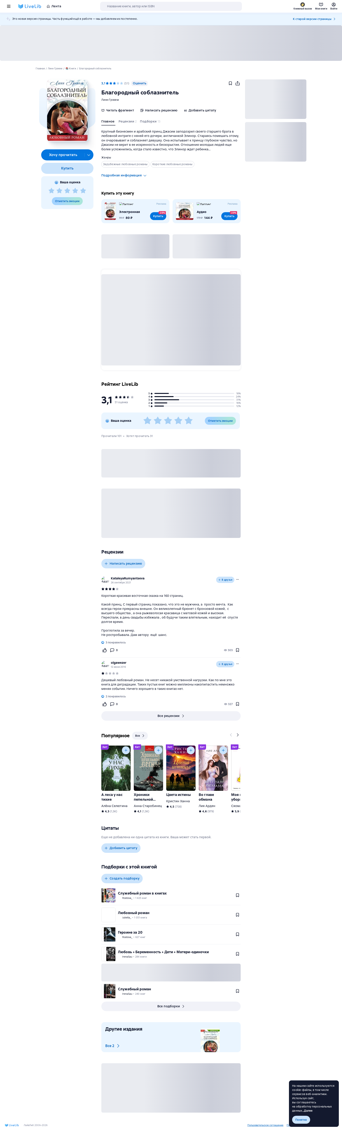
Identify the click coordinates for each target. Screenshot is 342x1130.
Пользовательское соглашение (265, 1125)
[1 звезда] (51, 191)
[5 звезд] (83, 191)
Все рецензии (169, 716)
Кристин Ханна (178, 801)
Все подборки (168, 1006)
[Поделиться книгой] (237, 83)
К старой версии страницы (312, 19)
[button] (67, 110)
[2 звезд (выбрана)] (110, 83)
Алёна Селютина (114, 806)
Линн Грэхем (110, 100)
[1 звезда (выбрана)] (107, 83)
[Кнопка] (231, 735)
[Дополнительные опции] (88, 154)
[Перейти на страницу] (171, 615)
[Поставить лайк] (104, 650)
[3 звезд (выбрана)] (114, 83)
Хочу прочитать (63, 155)
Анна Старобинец (148, 806)
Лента (56, 6)
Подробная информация (121, 175)
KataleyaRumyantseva (127, 578)
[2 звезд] (59, 191)
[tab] (108, 122)
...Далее (307, 1110)
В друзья (227, 579)
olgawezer (118, 663)
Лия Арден (207, 806)
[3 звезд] (67, 191)
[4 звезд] (75, 191)
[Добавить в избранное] (230, 83)
